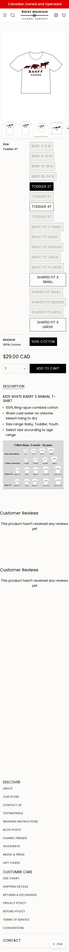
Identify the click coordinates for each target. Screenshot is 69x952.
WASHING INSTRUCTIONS (20, 821)
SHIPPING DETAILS (15, 886)
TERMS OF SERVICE (16, 919)
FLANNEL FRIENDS (15, 838)
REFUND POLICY (14, 911)
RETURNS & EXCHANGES (20, 895)
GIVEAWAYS (11, 846)
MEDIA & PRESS (13, 854)
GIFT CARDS (11, 863)
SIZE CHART (11, 878)
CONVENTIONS (13, 928)
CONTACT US (12, 805)
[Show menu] (4, 15)
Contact (12, 940)
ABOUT (8, 788)
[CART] (64, 15)
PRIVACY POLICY (14, 903)
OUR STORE (11, 797)
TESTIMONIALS (13, 813)
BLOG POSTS (12, 830)
